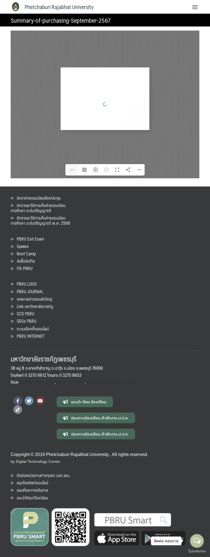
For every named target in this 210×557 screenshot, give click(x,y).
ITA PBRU (23, 268)
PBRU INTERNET (29, 336)
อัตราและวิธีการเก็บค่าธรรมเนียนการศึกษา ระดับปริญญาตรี (38, 208)
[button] (85, 401)
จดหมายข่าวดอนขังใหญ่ (32, 299)
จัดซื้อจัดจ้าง (24, 261)
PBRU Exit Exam (28, 238)
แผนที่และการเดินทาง (30, 490)
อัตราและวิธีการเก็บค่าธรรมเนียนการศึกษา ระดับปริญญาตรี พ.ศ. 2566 (40, 220)
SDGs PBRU (24, 321)
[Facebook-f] (17, 400)
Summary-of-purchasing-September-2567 (61, 20)
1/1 (72, 170)
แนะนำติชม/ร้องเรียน (30, 497)
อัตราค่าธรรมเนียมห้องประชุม (37, 198)
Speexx (21, 246)
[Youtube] (40, 400)
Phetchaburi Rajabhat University (59, 6)
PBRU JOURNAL (28, 291)
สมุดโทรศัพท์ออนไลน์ (30, 482)
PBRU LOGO (25, 284)
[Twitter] (29, 400)
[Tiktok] (17, 409)
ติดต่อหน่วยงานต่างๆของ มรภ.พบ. (41, 475)
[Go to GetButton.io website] (197, 551)
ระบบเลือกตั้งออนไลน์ (31, 328)
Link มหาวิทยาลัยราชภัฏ (33, 306)
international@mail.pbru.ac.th (111, 382)
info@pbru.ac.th (70, 382)
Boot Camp (24, 253)
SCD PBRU (23, 313)
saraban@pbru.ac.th (37, 382)
